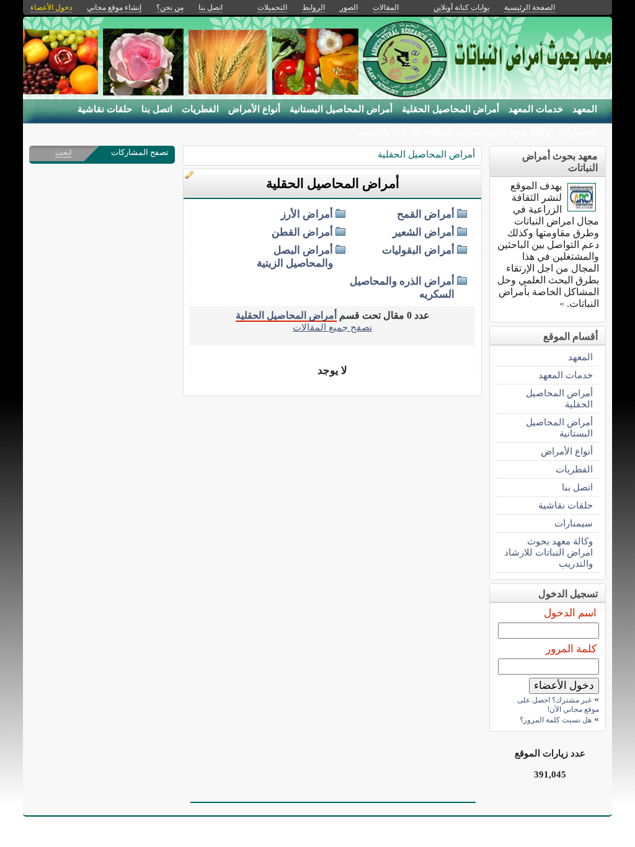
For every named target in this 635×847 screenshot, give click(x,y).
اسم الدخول (570, 613)
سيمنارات (578, 131)
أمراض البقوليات (418, 250)
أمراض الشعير (424, 232)
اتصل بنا (156, 109)
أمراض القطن (302, 232)
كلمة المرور (571, 649)
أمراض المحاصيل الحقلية (450, 109)
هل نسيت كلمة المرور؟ (556, 720)
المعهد (584, 109)
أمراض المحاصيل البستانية (341, 109)
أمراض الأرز (307, 214)
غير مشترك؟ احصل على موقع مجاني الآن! (558, 705)
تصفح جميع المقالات (332, 327)
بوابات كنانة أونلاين (461, 7)
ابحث (63, 152)
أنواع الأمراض (254, 109)
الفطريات (200, 109)
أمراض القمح (426, 214)
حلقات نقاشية (105, 109)
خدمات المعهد (535, 109)
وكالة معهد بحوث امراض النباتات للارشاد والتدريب (452, 131)
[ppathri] (581, 208)
